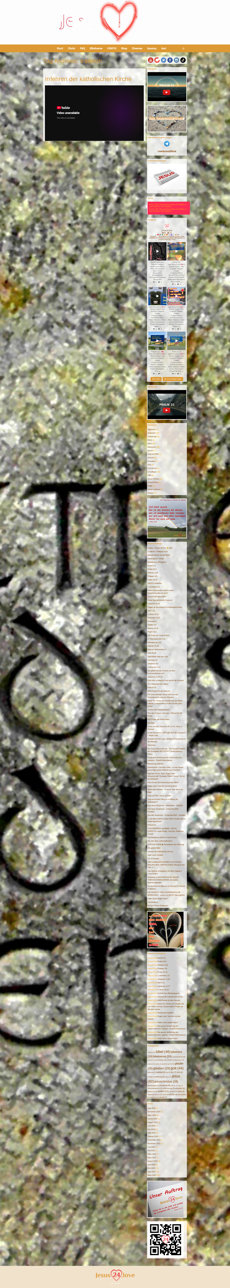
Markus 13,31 (153, 628)
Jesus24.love (153, 482)
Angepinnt (151, 433)
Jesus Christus (153, 479)
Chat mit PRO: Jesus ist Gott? (159, 796)
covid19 (170, 1060)
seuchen (158, 1094)
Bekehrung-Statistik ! (156, 764)
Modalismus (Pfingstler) (157, 562)
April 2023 (151, 1133)
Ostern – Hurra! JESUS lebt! (160, 548)
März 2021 (152, 1158)
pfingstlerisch (152, 1091)
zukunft (162, 1097)
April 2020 (151, 1172)
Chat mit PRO (153, 454)
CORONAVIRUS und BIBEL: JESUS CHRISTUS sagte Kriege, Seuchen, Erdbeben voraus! (166, 831)
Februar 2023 (153, 1136)
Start (60, 48)
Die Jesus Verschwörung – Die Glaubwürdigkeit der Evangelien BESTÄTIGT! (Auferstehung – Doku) (166, 751)
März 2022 (152, 1154)
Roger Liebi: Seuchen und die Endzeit (162, 786)
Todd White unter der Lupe (158, 657)
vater (177, 1094)
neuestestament (155, 1088)
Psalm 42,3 (152, 632)
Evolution (151, 461)
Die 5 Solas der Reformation (159, 719)
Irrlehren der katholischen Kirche (88, 79)
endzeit (151, 1064)
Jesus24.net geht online (157, 597)
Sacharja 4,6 (152, 660)
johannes (165, 1085)
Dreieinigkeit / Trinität (156, 559)
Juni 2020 (151, 1165)
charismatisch (178, 1057)
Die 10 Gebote (153, 859)
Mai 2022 (151, 1151)
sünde (165, 1094)
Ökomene (151, 745)
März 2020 (152, 1175)
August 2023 (152, 1122)
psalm (163, 1091)
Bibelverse (96, 48)
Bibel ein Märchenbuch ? (157, 649)
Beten (150, 440)
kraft (173, 1085)
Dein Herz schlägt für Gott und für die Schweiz (166, 680)
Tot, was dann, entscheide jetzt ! (160, 841)
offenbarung (169, 1088)
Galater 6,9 (152, 625)
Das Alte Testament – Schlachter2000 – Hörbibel (166, 815)
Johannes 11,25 (154, 604)
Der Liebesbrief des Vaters (158, 684)
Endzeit (150, 458)
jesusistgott (153, 1085)
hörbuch (168, 1077)
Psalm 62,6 (152, 569)
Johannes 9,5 (153, 664)
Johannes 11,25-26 (155, 677)
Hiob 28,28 (152, 653)
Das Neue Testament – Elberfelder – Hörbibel (165, 805)
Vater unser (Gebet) (155, 855)
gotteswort (152, 1072)
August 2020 (152, 1161)
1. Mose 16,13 (153, 614)
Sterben (151, 493)
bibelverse (162, 1056)
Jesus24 (151, 48)
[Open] (157, 251)
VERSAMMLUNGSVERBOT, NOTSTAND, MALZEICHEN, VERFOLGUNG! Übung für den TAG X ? (166, 864)
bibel (163, 1052)
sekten (151, 1094)
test (163, 48)
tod (171, 1094)
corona (151, 1060)
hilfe (180, 1072)
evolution (157, 1064)
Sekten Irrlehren (154, 489)
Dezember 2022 (154, 1140)
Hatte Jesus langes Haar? (158, 898)
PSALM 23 (152, 687)
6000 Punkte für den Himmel (159, 691)
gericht (171, 1064)
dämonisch (179, 1060)
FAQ (82, 48)
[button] (183, 48)
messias (179, 1085)
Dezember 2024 (154, 1112)
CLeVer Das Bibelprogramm (159, 710)
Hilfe (149, 475)
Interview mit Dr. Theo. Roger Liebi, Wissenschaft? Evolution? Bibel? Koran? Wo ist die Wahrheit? (166, 776)
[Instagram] (164, 258)
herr (173, 1072)
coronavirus (160, 1060)
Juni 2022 (151, 1147)
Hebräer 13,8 (153, 573)
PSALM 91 (152, 825)
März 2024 (152, 1115)
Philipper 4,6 (152, 576)
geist (164, 1064)
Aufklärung (152, 436)
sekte (181, 1091)
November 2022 (154, 1143)
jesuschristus (166, 1081)
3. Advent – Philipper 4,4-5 (158, 552)
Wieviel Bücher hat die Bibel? (159, 555)
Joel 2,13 (151, 611)
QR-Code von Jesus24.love (158, 635)
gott (177, 1068)
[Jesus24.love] (115, 23)
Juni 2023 (151, 1126)
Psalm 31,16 (152, 580)
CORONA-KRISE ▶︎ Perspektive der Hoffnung (166, 844)
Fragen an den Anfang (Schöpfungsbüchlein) (165, 607)
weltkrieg (154, 1097)
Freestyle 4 (152, 621)
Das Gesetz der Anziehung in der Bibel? (163, 782)
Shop (124, 48)
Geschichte (152, 468)
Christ (71, 48)
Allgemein (151, 429)
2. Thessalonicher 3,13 (156, 639)
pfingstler (180, 1088)
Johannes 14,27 (154, 618)
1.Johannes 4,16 (154, 667)
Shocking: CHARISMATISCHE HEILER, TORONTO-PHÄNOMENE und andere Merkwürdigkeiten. (163, 880)
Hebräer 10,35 (153, 646)
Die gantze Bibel (154, 848)
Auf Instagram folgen (174, 379)
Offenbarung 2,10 (154, 642)
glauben (161, 1068)
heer (168, 1072)
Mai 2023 (151, 1129)
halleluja (160, 1072)
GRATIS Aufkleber (155, 583)
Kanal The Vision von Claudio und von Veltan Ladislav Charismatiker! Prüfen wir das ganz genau (165, 703)
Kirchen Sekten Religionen (158, 906)
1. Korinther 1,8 (153, 587)
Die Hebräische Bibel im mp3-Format (162, 837)
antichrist (152, 1052)
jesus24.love (157, 244)
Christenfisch (153, 902)
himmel (151, 1077)
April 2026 (151, 1108)
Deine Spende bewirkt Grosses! (160, 600)
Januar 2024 (152, 1119)
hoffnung (159, 1077)
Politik (150, 486)
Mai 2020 (151, 1168)
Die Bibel (151, 723)
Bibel (149, 444)
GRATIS (111, 48)
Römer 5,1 (152, 566)
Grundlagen (152, 472)
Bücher (150, 451)
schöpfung (173, 1091)
